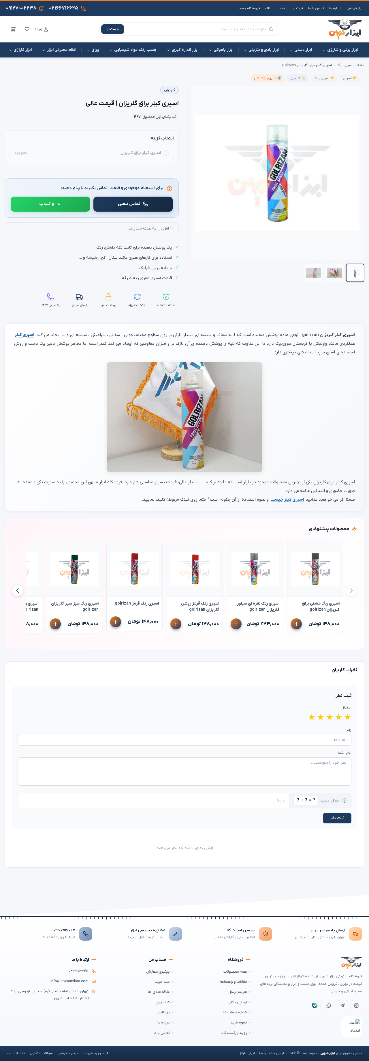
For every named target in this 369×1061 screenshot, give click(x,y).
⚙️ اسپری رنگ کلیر (267, 78)
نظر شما (344, 753)
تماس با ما (316, 8)
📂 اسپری (350, 78)
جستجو (112, 29)
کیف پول (163, 1002)
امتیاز (346, 707)
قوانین (298, 8)
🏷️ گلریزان (297, 78)
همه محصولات (235, 971)
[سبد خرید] (13, 29)
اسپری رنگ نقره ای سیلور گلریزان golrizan (258, 606)
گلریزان (169, 90)
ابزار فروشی (355, 8)
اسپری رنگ (344, 65)
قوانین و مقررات (95, 1053)
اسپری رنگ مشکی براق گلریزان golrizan (321, 606)
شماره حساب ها (235, 1012)
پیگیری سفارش (158, 971)
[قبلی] (351, 590)
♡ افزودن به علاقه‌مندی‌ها (151, 228)
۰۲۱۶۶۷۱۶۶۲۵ (64, 930)
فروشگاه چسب (249, 8)
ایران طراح (247, 1053)
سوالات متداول (41, 1053)
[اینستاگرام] (356, 1005)
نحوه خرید (238, 1022)
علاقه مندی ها (159, 991)
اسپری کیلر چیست (287, 499)
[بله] (315, 1005)
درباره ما (335, 8)
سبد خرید (162, 981)
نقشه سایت (16, 1053)
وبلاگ (269, 8)
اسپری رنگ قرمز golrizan (137, 603)
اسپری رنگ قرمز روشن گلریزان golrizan (200, 606)
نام (349, 730)
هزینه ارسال (237, 991)
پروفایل (164, 1012)
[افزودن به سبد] (296, 624)
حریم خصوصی (68, 1053)
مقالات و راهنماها (233, 981)
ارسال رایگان (237, 1002)
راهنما (283, 8)
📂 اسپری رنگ (324, 78)
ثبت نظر (337, 818)
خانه (360, 65)
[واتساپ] (328, 1005)
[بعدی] (17, 590)
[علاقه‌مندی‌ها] (27, 29)
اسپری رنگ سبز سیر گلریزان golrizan (75, 606)
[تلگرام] (342, 1005)
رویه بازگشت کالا (234, 1032)
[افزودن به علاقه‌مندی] (294, 548)
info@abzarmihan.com (69, 981)
